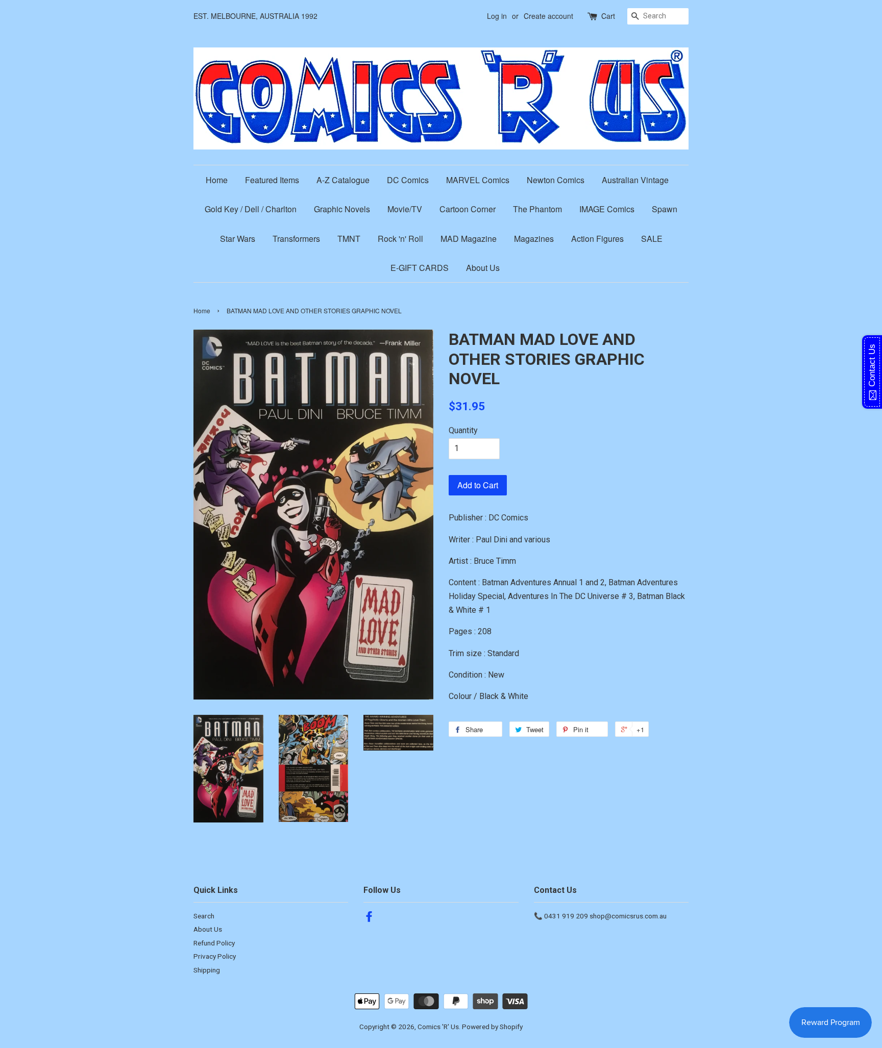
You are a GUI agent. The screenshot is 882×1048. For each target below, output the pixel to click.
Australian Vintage (635, 180)
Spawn (664, 209)
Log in (497, 16)
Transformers (296, 238)
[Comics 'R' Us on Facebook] (369, 918)
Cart (608, 16)
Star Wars (237, 238)
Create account (548, 16)
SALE (652, 238)
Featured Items (272, 180)
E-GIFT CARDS (419, 267)
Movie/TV (404, 209)
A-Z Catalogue (343, 180)
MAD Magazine (468, 238)
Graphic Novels (342, 209)
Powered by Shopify (492, 1026)
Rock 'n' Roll (400, 238)
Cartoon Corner (467, 209)
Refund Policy (214, 943)
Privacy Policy (214, 956)
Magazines (534, 238)
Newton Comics (555, 180)
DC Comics (408, 180)
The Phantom (537, 209)
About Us (483, 267)
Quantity (463, 430)
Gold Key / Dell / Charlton (251, 209)
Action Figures (597, 238)
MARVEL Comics (477, 180)
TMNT (348, 238)
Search (203, 916)
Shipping (206, 970)
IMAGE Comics (606, 209)
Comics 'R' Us (438, 1026)
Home (217, 180)
